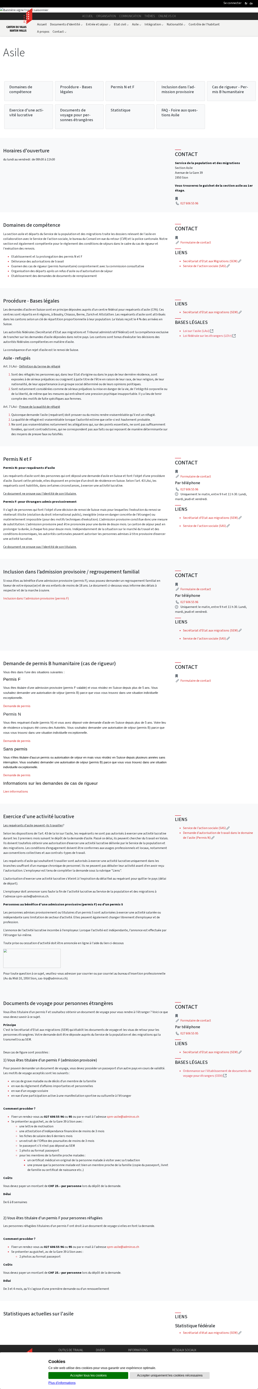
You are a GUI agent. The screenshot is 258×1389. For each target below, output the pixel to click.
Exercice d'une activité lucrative (26, 112)
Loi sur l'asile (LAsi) (198, 331)
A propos (43, 31)
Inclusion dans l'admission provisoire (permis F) (36, 598)
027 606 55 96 (189, 203)
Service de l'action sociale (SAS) (206, 266)
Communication (130, 16)
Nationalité (176, 24)
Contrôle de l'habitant (204, 24)
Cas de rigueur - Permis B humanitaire (230, 89)
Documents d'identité (66, 24)
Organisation (106, 16)
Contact (60, 31)
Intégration (154, 24)
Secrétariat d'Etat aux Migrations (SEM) (212, 261)
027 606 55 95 (189, 1033)
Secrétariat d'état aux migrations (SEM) (212, 1333)
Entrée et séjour (98, 24)
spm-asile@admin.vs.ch (123, 1116)
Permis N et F (122, 87)
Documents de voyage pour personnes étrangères (76, 115)
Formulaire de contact (195, 242)
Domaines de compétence (20, 89)
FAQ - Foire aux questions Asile (179, 112)
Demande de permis (16, 706)
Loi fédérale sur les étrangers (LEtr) (209, 336)
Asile (136, 24)
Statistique (120, 110)
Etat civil (121, 24)
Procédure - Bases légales (76, 89)
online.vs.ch (167, 16)
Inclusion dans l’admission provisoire (178, 89)
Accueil (87, 16)
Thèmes (149, 16)
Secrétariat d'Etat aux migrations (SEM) (212, 312)
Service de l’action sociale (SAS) (206, 828)
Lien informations (15, 791)
